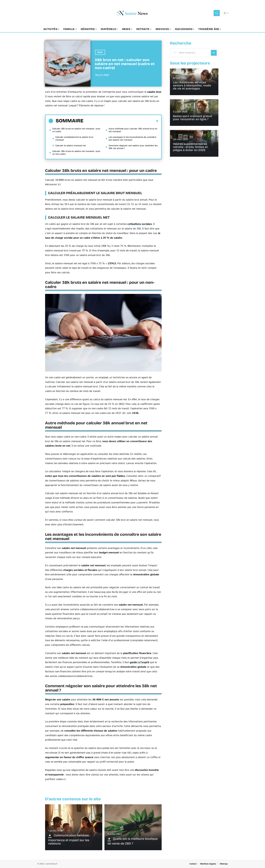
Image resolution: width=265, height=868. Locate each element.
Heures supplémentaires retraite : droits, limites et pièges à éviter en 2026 (190, 147)
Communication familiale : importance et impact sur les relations (69, 839)
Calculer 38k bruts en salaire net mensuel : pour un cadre (76, 130)
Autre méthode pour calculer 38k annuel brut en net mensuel (133, 130)
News (100, 52)
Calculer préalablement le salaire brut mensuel (74, 138)
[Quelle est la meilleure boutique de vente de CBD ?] (133, 827)
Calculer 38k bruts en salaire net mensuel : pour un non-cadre (76, 152)
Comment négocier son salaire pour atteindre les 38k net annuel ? (133, 147)
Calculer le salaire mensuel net (70, 145)
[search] (217, 13)
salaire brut (154, 91)
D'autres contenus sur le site (73, 799)
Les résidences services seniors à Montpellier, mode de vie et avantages (192, 85)
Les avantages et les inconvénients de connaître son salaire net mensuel (132, 138)
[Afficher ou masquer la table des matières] (120, 121)
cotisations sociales (139, 224)
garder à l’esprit (139, 662)
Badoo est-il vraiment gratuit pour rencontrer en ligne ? (192, 117)
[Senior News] (132, 13)
